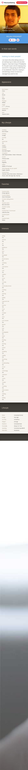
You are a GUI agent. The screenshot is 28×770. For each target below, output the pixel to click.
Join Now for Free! (21, 2)
